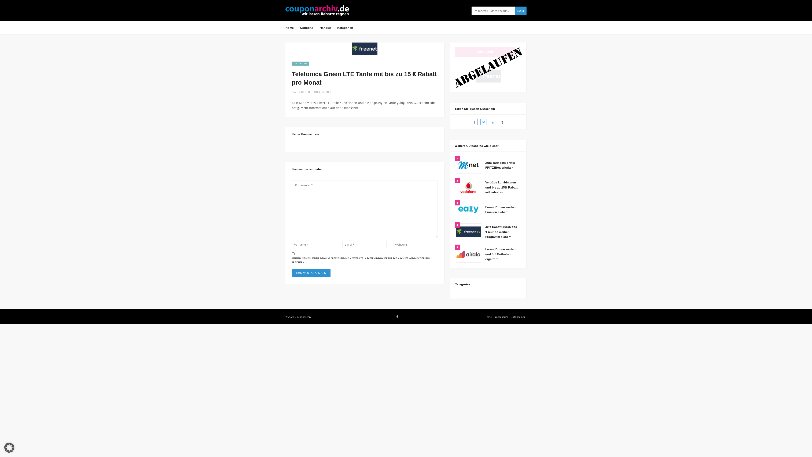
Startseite (298, 92)
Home (289, 27)
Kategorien (345, 27)
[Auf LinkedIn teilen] (493, 122)
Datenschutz (518, 316)
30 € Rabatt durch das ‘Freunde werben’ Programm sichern (501, 232)
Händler (325, 27)
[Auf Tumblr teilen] (502, 122)
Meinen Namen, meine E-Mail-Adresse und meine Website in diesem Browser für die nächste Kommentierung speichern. (361, 260)
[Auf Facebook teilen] (474, 122)
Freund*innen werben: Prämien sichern (501, 209)
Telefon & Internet (319, 92)
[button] (9, 447)
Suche (521, 10)
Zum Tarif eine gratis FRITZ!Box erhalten (500, 165)
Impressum (501, 316)
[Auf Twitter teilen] (483, 122)
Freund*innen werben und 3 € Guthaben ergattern (500, 254)
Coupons (306, 27)
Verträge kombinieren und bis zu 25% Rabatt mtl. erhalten (501, 187)
